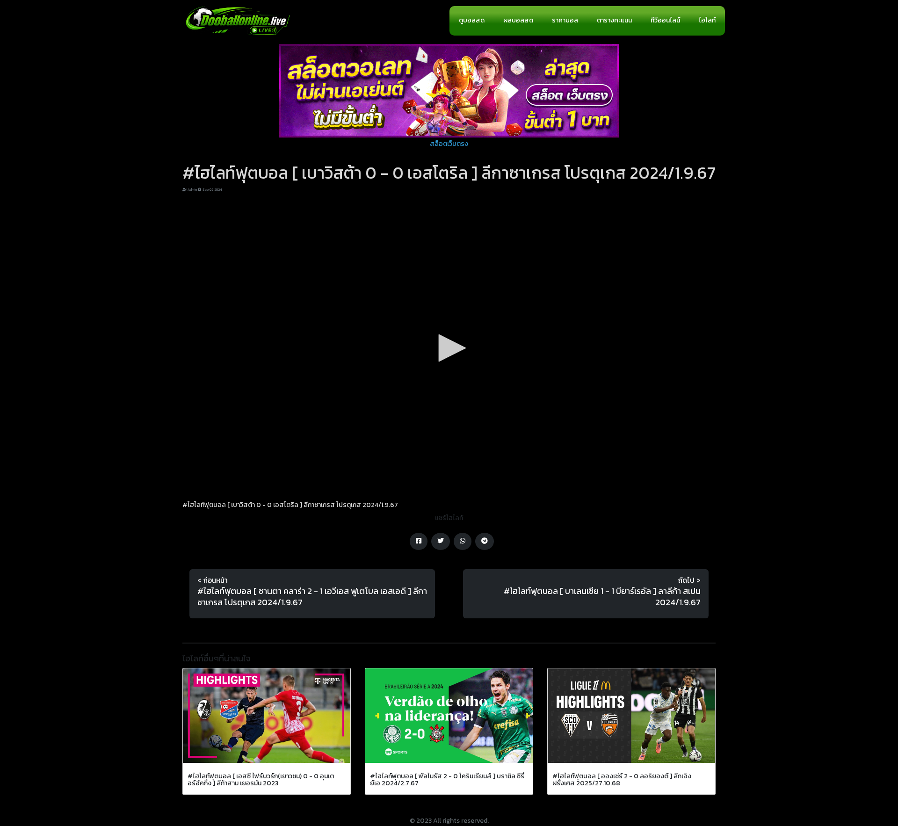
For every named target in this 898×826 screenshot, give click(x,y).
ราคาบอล (565, 20)
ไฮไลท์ (707, 20)
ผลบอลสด (518, 20)
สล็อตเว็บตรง (449, 144)
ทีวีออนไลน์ (665, 20)
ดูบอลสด (472, 20)
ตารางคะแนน (614, 20)
